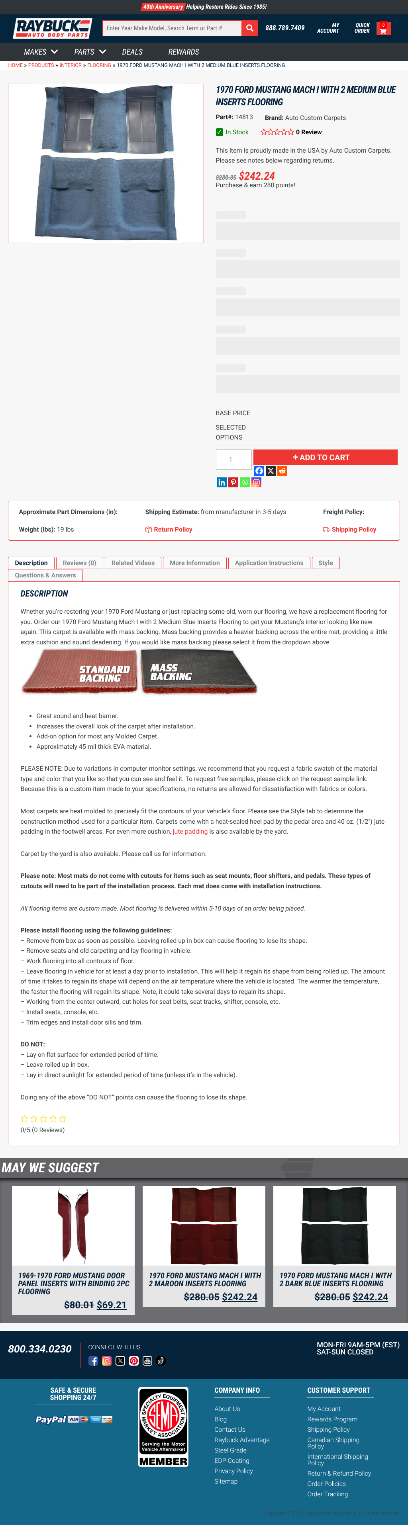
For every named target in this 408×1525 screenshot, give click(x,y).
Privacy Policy (233, 1471)
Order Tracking (327, 1494)
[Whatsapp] (245, 482)
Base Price (233, 413)
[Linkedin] (222, 482)
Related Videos (133, 563)
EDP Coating (231, 1460)
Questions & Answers (45, 575)
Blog (220, 1419)
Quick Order (362, 28)
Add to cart (325, 457)
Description (31, 563)
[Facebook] (259, 471)
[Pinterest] (233, 482)
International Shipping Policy (337, 1460)
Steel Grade (230, 1450)
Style (326, 563)
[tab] (31, 563)
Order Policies (326, 1484)
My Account (328, 28)
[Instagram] (256, 482)
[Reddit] (282, 471)
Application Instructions (269, 563)
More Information (195, 563)
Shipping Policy (328, 1429)
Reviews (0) (79, 563)
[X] (271, 471)
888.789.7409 (285, 28)
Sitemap (225, 1481)
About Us (227, 1409)
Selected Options (231, 433)
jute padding (190, 831)
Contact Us (229, 1429)
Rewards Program (332, 1419)
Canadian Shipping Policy (333, 1443)
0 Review (309, 132)
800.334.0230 (39, 1349)
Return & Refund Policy (339, 1473)
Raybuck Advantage (242, 1440)
